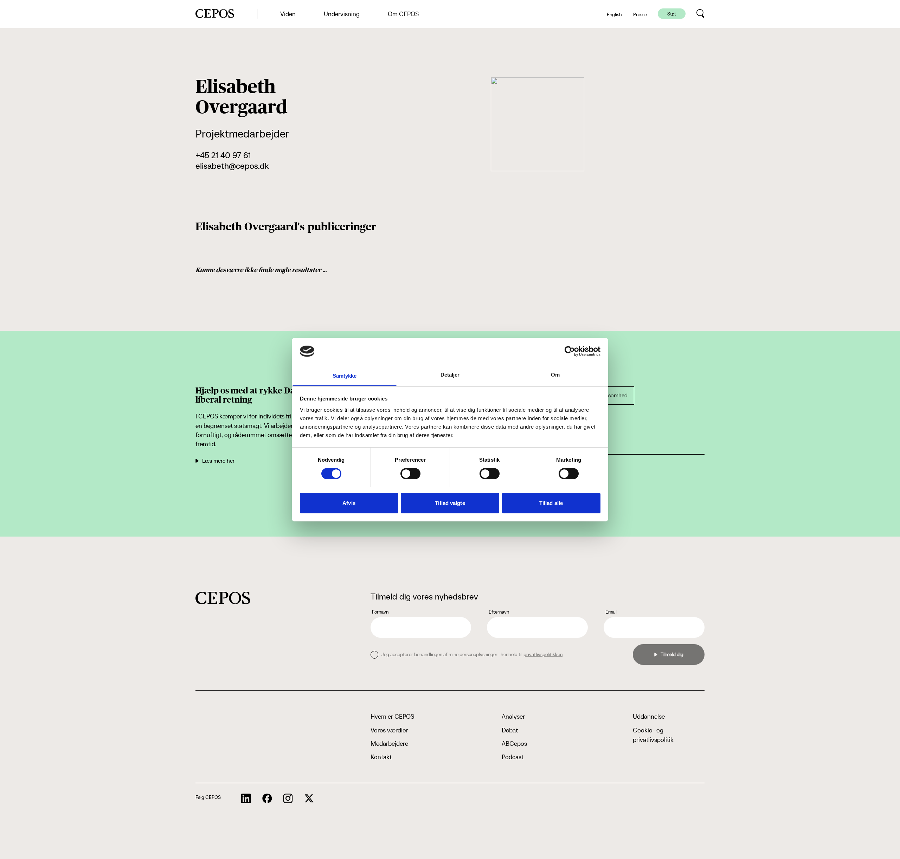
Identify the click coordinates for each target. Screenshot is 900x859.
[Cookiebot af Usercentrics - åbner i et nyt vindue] (569, 351)
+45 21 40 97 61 (223, 155)
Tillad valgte (450, 503)
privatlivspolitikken (542, 654)
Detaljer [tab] (450, 374)
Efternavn (499, 612)
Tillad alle (551, 503)
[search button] (700, 13)
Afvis (348, 503)
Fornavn (380, 612)
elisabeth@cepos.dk (232, 165)
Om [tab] (555, 374)
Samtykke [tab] (345, 375)
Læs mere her (218, 460)
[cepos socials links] (246, 798)
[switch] (410, 473)
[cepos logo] (222, 598)
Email (611, 612)
